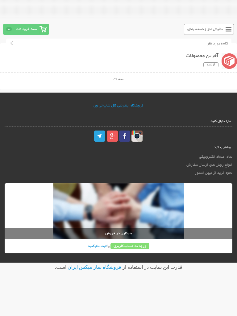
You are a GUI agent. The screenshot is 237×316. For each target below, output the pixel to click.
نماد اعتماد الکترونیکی (215, 157)
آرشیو (211, 65)
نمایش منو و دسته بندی (205, 29)
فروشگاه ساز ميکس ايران (94, 267)
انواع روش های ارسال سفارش (209, 165)
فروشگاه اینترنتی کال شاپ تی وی (118, 106)
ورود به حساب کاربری (130, 246)
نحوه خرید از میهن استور (213, 173)
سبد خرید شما (26, 29)
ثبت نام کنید (97, 246)
